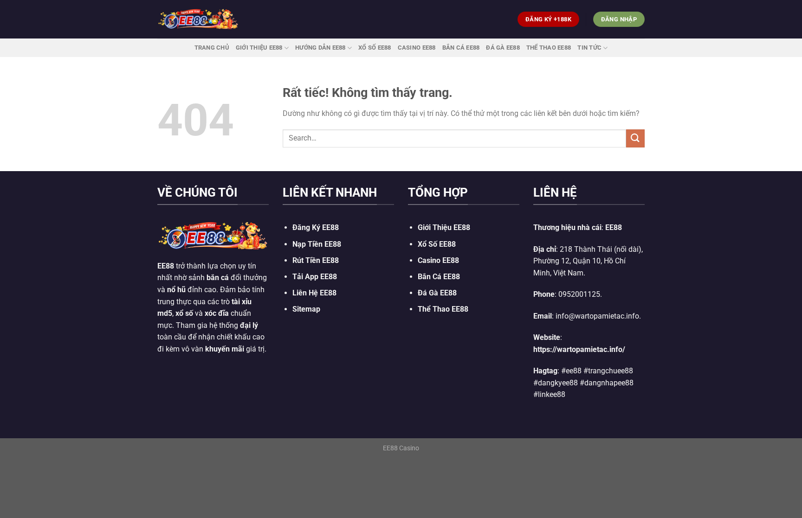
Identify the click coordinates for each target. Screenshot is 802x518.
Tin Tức (589, 47)
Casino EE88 (417, 47)
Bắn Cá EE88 (461, 47)
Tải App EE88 (314, 276)
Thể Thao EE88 (548, 47)
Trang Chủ (211, 47)
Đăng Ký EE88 (315, 227)
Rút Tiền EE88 (315, 260)
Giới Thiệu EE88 (259, 47)
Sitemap (306, 309)
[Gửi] (635, 138)
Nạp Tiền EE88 (316, 244)
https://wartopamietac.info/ (579, 349)
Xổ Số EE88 (437, 244)
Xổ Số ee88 (374, 47)
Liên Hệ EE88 (314, 292)
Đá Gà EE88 (503, 47)
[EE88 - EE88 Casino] (198, 19)
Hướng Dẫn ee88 (320, 47)
